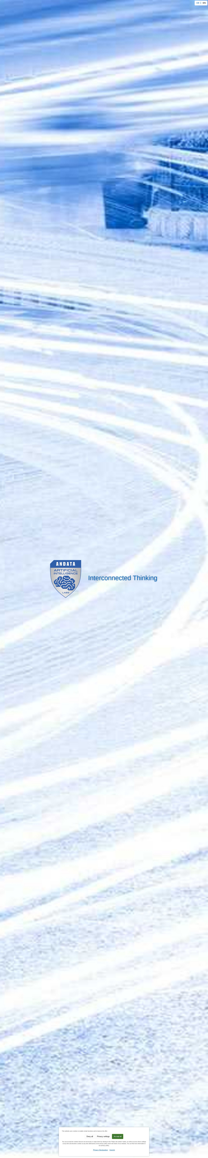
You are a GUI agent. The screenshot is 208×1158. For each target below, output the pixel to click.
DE (197, 3)
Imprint (112, 1150)
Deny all (90, 1136)
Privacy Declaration (100, 1150)
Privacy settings (103, 1136)
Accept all (117, 1136)
